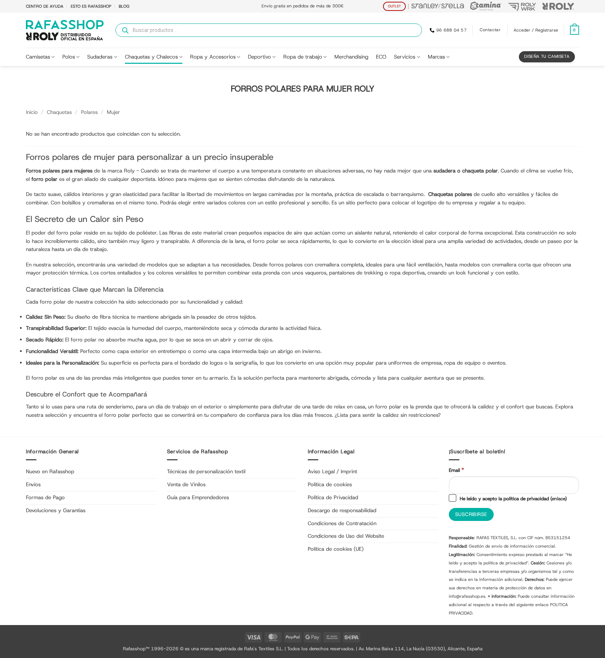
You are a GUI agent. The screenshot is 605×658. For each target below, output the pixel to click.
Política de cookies (330, 484)
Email (456, 470)
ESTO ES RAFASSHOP (91, 6)
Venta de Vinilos (186, 484)
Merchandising (351, 56)
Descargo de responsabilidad (342, 510)
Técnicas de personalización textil (206, 471)
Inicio (32, 112)
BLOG (124, 6)
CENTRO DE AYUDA (44, 6)
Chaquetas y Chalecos (151, 56)
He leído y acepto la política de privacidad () (512, 498)
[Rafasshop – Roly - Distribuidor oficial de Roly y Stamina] (65, 30)
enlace (558, 498)
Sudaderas (99, 56)
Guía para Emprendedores (198, 497)
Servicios (404, 56)
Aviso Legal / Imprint (332, 471)
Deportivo (259, 56)
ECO (381, 56)
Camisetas (38, 56)
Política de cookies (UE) (336, 548)
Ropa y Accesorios (213, 56)
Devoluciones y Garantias (55, 510)
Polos (68, 56)
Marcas (436, 56)
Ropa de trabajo (302, 56)
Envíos (33, 484)
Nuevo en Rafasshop (50, 471)
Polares (89, 112)
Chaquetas (59, 112)
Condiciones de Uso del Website (346, 536)
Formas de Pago (45, 497)
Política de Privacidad (333, 497)
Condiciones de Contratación (342, 523)
